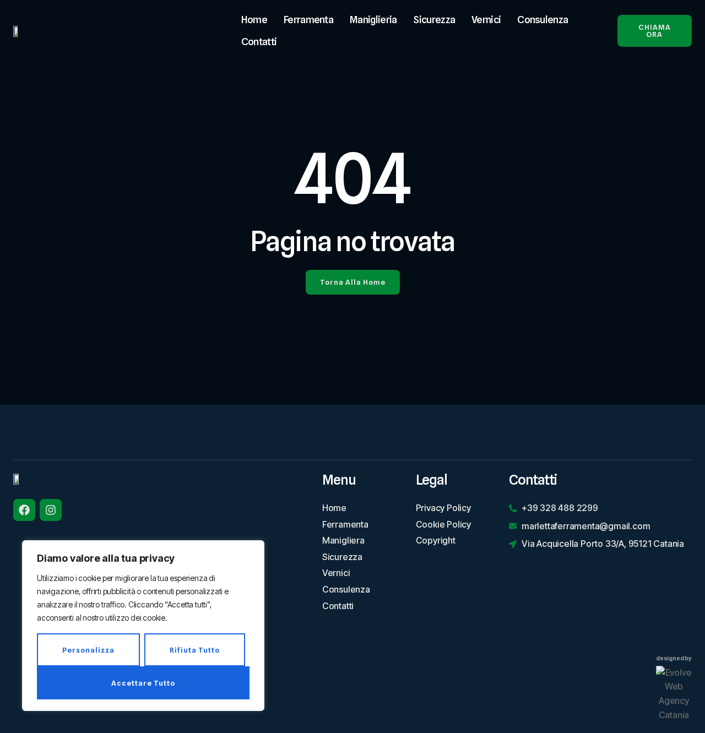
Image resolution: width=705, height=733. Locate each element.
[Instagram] (51, 510)
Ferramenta (308, 19)
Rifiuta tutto (195, 649)
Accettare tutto (143, 682)
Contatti (258, 41)
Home (254, 19)
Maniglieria (373, 19)
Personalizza (88, 649)
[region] (143, 625)
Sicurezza (434, 19)
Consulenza (542, 19)
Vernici (486, 19)
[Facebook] (24, 510)
